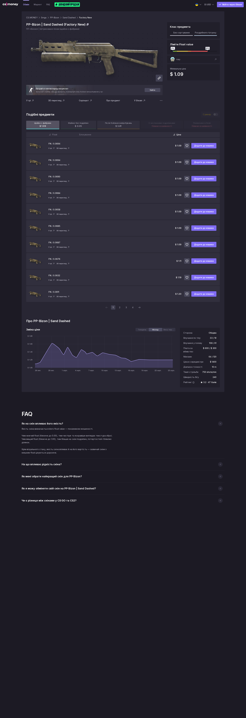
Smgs (44, 17)
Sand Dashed (69, 17)
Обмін (26, 4)
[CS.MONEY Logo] (10, 4)
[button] (193, 59)
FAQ (48, 4)
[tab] (142, 329)
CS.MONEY (32, 17)
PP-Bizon (54, 17)
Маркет (38, 4)
